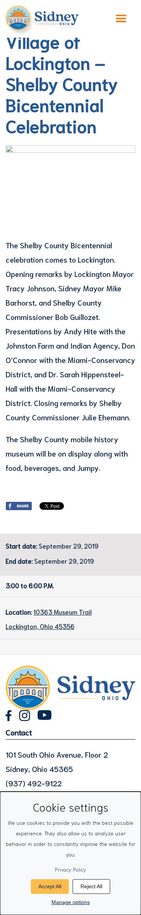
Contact (19, 732)
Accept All (49, 886)
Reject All (91, 886)
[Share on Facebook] (19, 504)
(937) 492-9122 (34, 783)
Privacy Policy (70, 869)
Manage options (71, 902)
